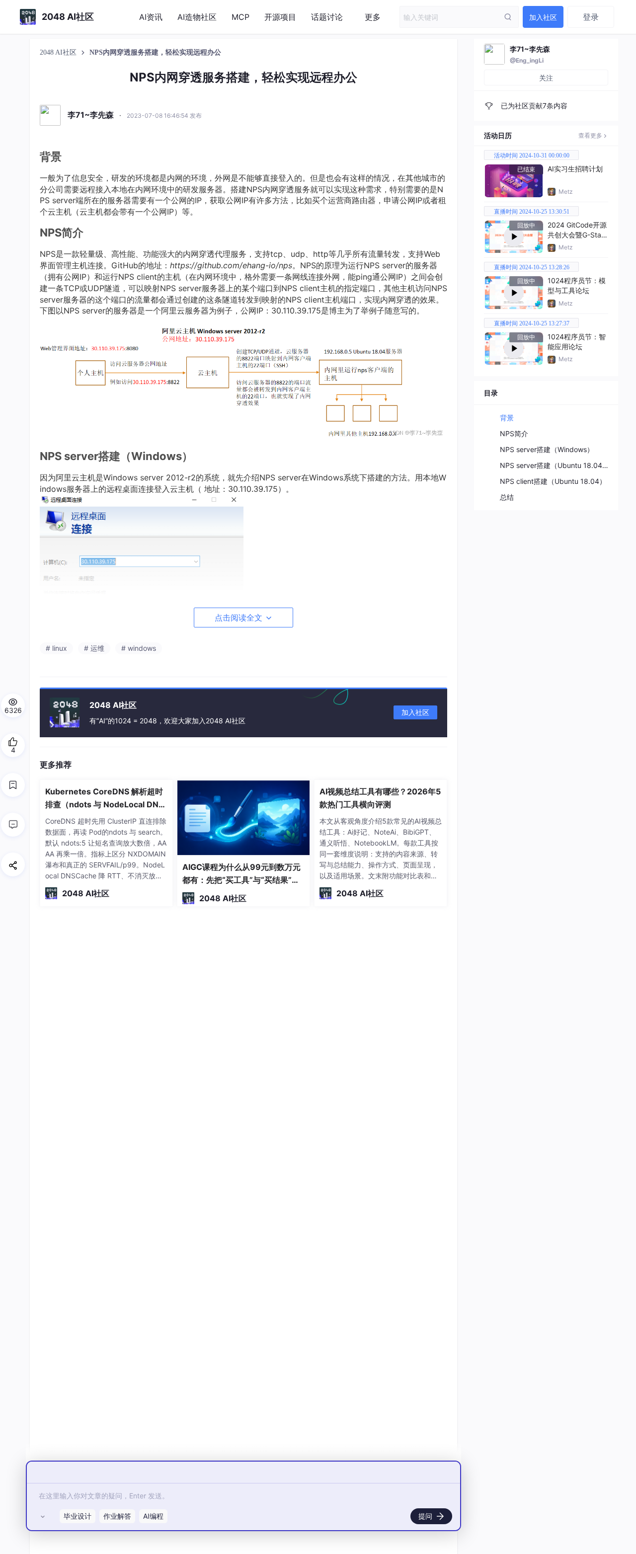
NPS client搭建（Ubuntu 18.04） (553, 481)
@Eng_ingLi (527, 60)
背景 (507, 417)
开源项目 (280, 17)
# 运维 (94, 648)
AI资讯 (150, 17)
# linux (56, 648)
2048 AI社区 (59, 52)
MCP (240, 17)
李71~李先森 (530, 49)
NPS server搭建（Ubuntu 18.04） (554, 465)
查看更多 (590, 135)
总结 (507, 497)
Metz (565, 191)
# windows (138, 648)
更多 (373, 17)
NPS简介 (514, 433)
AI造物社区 (197, 17)
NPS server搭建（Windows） (547, 449)
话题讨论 (327, 17)
